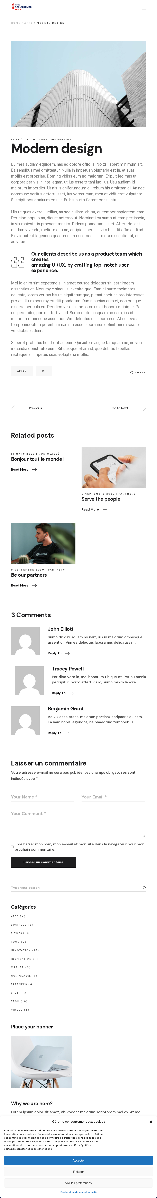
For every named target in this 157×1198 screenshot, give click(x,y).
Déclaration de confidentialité (79, 1192)
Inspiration (21, 958)
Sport (16, 992)
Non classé (49, 453)
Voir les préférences (78, 1183)
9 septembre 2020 (98, 493)
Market (17, 967)
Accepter (79, 1160)
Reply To (55, 653)
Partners (127, 493)
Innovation (61, 139)
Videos (17, 1009)
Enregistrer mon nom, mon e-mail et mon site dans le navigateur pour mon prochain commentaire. (79, 847)
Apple (22, 370)
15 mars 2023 (23, 453)
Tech (15, 1001)
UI (44, 370)
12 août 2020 (23, 139)
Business (19, 924)
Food (15, 941)
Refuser (78, 1171)
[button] (151, 1122)
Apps (28, 23)
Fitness (17, 933)
